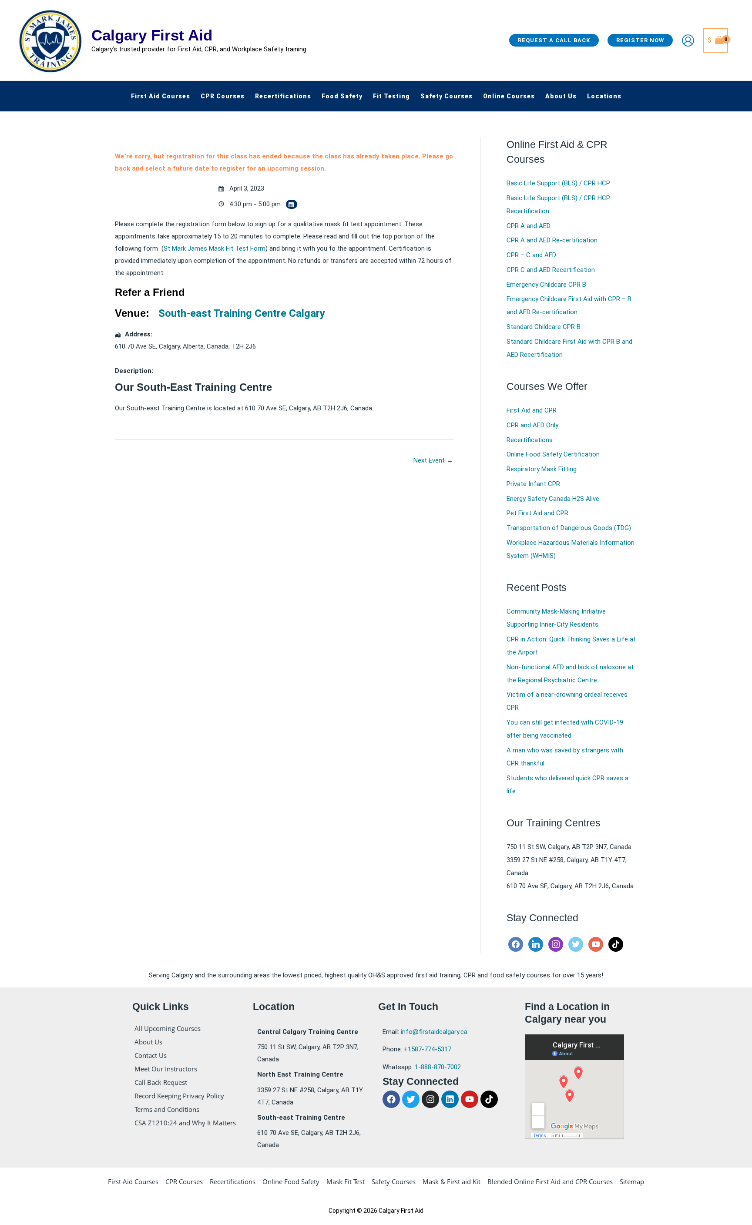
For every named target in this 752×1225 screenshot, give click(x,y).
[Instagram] (555, 944)
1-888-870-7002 (438, 1067)
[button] (554, 40)
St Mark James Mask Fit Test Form (214, 248)
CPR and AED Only (532, 425)
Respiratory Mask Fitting (542, 469)
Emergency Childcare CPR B (546, 285)
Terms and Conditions (166, 1109)
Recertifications (530, 440)
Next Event (433, 460)
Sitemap (632, 1181)
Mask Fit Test (345, 1181)
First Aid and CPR (532, 410)
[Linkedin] (535, 944)
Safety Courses (394, 1181)
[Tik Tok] (615, 944)
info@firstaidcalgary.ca (434, 1032)
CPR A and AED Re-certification (552, 240)
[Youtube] (595, 944)
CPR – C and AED (531, 255)
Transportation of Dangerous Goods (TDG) (569, 528)
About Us (148, 1041)
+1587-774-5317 (427, 1049)
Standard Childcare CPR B (544, 327)
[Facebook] (515, 944)
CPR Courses (184, 1181)
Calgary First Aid (151, 35)
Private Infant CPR (533, 484)
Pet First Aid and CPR (537, 513)
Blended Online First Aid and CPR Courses (550, 1181)
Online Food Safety (290, 1181)
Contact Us (150, 1055)
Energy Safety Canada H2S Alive (553, 499)
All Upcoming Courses (167, 1028)
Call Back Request (160, 1082)
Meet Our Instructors (165, 1068)
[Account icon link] (688, 40)
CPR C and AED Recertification (551, 270)
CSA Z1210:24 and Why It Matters (185, 1122)
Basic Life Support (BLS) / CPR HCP (558, 183)
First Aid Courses (133, 1181)
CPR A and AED (529, 226)
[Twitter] (575, 944)
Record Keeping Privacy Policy (179, 1095)
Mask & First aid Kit (451, 1181)
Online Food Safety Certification (553, 454)
